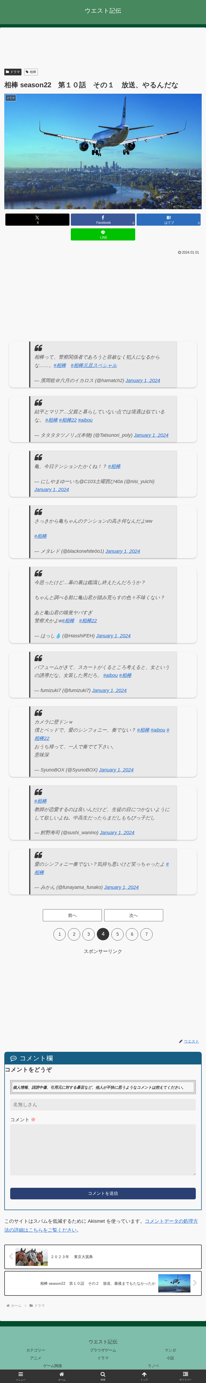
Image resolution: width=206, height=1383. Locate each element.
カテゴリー (35, 1350)
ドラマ (15, 72)
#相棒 (60, 365)
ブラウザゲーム (103, 1350)
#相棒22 (68, 420)
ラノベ (153, 1366)
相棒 (33, 72)
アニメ (35, 1358)
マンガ (170, 1350)
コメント (23, 1119)
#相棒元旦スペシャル (94, 365)
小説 (170, 1358)
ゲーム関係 (52, 1366)
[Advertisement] (103, 48)
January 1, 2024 (143, 380)
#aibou (85, 420)
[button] (190, 959)
